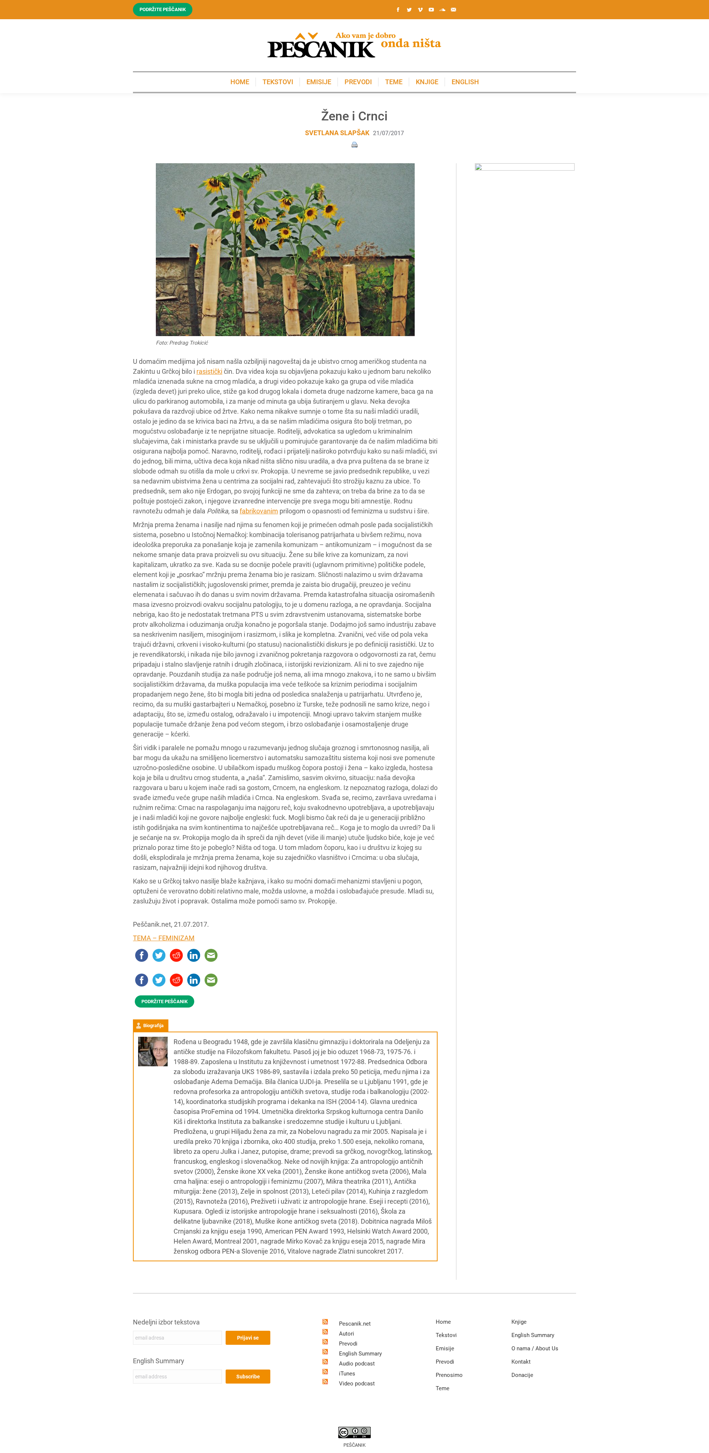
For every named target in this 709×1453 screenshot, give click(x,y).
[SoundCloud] (442, 9)
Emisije (445, 1348)
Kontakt (521, 1361)
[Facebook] (398, 9)
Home (443, 1322)
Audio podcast (357, 1363)
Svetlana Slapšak (337, 133)
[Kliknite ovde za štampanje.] (354, 144)
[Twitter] (409, 9)
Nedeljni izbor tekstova (166, 1322)
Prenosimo (449, 1375)
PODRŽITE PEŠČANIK (164, 1001)
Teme (442, 1388)
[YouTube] (431, 9)
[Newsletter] (453, 9)
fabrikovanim (259, 511)
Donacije (522, 1375)
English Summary (158, 1361)
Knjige (519, 1322)
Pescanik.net (355, 1323)
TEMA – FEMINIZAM (164, 938)
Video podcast (357, 1383)
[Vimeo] (420, 9)
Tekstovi (446, 1335)
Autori (346, 1333)
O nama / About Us (534, 1348)
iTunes (347, 1373)
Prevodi (348, 1343)
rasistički (209, 371)
